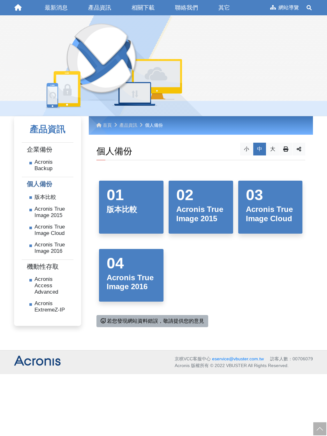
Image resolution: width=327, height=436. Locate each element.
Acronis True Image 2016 (49, 248)
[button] (56, 7)
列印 (285, 149)
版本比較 (45, 197)
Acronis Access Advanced (46, 285)
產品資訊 (128, 125)
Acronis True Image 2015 (49, 212)
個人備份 (39, 183)
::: (12, 2)
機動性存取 (43, 266)
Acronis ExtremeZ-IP (49, 306)
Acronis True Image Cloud (49, 230)
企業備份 (39, 149)
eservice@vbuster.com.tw (238, 358)
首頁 (107, 125)
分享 (299, 149)
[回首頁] (18, 7)
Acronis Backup (43, 165)
